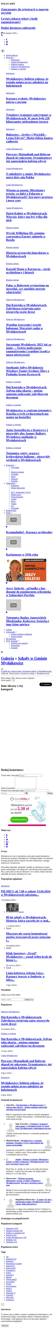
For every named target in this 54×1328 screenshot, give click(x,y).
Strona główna (12, 55)
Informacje (10, 73)
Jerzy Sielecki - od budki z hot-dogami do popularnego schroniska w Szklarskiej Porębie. (28, 592)
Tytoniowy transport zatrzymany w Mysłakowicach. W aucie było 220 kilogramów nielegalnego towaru (28, 118)
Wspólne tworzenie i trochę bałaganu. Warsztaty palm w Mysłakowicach (24, 328)
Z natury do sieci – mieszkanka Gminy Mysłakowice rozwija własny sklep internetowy (33, 1201)
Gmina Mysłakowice (14, 149)
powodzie (10, 1282)
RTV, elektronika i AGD (21, 492)
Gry (12, 506)
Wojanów (10, 1293)
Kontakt (14, 648)
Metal (9, 1277)
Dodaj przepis (16, 636)
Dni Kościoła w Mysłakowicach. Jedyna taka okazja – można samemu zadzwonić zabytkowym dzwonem (27, 392)
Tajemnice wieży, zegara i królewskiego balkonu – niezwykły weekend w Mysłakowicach (28, 457)
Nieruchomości (17, 497)
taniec (9, 1288)
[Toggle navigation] (2, 51)
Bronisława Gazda (14, 1264)
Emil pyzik (11, 1268)
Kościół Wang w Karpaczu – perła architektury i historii (28, 270)
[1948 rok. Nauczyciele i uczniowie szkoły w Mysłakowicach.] (26, 671)
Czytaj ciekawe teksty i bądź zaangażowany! (19, 20)
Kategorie (10, 465)
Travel (21, 912)
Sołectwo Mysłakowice (15, 300)
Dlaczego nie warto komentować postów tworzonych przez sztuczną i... (28, 937)
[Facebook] (6, 40)
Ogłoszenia (10, 483)
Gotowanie (10, 632)
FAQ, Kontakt (12, 641)
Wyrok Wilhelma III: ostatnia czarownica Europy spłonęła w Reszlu (25, 236)
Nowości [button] (10, 58)
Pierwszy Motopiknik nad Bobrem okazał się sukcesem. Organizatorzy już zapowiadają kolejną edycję (29, 158)
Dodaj (50, 793)
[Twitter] (7, 42)
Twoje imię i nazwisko (10, 775)
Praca (13, 501)
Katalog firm (11, 510)
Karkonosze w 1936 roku (22, 554)
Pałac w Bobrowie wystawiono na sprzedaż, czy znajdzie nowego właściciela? (27, 289)
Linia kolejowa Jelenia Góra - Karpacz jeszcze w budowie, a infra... (25, 976)
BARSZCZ (11, 1259)
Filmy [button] (8, 513)
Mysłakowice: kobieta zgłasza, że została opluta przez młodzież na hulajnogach (27, 82)
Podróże (14, 481)
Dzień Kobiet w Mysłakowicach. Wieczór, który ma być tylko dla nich (26, 217)
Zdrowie (14, 479)
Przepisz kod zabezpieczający (13, 790)
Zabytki (9, 1295)
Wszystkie (15, 467)
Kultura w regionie (13, 382)
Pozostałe (15, 508)
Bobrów (10, 1261)
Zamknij (5, 1326)
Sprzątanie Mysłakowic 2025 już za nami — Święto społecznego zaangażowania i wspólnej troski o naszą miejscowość (28, 349)
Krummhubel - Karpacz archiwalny (29, 532)
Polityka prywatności (19, 643)
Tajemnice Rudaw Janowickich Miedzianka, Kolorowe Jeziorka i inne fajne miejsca (27, 621)
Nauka (13, 504)
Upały (9, 1291)
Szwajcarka (11, 1286)
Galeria (9, 630)
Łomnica (10, 1300)
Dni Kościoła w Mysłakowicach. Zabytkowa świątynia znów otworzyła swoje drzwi (26, 308)
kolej (8, 1273)
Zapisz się (29, 999)
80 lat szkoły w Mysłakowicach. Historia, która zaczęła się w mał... (28, 919)
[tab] (15, 60)
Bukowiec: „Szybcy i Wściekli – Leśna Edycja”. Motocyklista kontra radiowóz (29, 138)
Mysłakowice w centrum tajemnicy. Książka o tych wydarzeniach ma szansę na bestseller (29, 414)
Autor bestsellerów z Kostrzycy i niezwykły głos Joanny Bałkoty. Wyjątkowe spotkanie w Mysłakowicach (27, 435)
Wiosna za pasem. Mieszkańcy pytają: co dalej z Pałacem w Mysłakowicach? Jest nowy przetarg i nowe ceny (29, 195)
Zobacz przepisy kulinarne (21, 634)
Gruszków (10, 1270)
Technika (14, 474)
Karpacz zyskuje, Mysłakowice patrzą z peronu (26, 100)
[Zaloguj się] (2, 35)
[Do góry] (2, 1304)
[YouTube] (7, 44)
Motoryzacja (16, 495)
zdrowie (9, 1297)
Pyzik (9, 1284)
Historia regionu (12, 228)
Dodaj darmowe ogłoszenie (18, 27)
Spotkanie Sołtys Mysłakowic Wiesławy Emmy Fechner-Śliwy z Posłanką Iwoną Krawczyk (27, 371)
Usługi (13, 499)
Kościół (10, 1275)
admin (18, 1159)
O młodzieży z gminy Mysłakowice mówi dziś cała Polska (28, 175)
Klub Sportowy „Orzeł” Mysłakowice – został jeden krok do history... (29, 957)
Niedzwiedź (11, 1279)
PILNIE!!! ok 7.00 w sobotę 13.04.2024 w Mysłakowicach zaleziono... (25, 893)
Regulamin (15, 645)
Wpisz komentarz (8, 788)
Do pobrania (11, 639)
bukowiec (10, 1266)
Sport (13, 476)
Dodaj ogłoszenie (18, 488)
